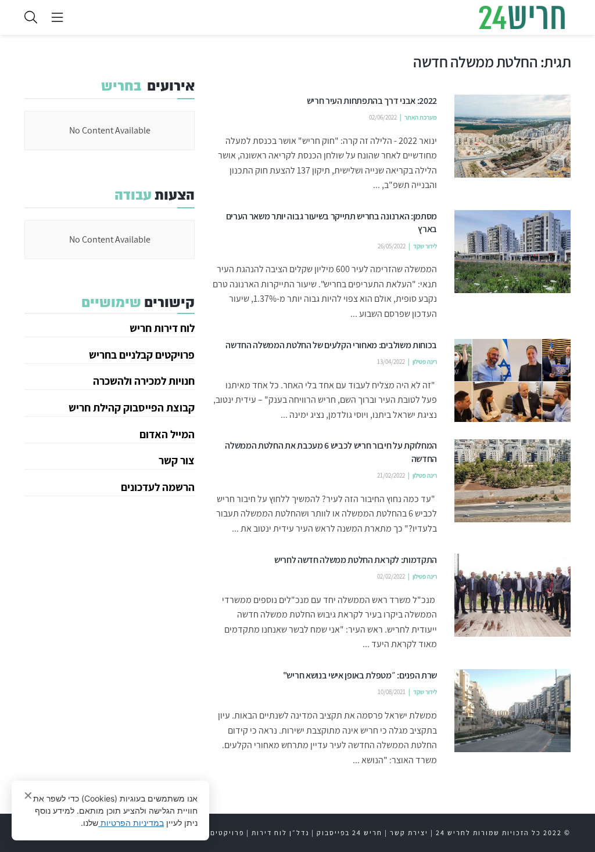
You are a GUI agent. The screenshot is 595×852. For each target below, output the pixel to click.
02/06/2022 (383, 117)
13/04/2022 (391, 362)
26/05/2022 (392, 246)
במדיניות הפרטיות (131, 823)
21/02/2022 (391, 475)
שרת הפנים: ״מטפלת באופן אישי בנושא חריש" (360, 675)
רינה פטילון (425, 362)
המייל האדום (167, 434)
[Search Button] (30, 17)
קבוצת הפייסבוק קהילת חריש (132, 407)
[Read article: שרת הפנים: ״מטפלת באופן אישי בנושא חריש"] (512, 710)
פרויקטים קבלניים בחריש (142, 355)
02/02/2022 (391, 576)
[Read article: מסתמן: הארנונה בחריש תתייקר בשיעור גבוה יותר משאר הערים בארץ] (512, 251)
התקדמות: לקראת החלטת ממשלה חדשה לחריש (355, 560)
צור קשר (177, 460)
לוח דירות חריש (162, 328)
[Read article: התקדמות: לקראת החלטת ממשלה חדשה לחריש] (512, 595)
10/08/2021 (392, 692)
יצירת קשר (409, 832)
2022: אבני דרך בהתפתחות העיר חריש (372, 101)
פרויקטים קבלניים (211, 832)
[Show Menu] (57, 17)
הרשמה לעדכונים (158, 487)
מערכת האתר (420, 117)
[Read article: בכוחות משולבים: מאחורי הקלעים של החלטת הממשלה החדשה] (512, 380)
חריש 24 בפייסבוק (349, 832)
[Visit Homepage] (522, 17)
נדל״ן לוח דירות (280, 832)
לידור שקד (425, 246)
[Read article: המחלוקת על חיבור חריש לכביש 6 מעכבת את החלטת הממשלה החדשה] (512, 480)
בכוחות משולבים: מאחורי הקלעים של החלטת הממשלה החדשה (331, 345)
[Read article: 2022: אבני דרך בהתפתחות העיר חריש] (512, 136)
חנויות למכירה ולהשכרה (144, 381)
